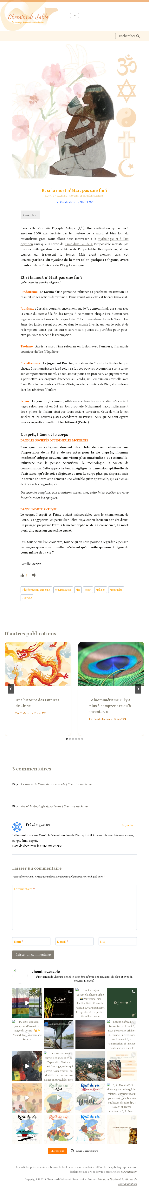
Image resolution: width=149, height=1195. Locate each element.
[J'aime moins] (34, 575)
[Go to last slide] (11, 689)
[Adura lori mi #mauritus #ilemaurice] (27, 1003)
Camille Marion (68, 202)
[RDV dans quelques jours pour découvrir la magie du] (27, 1034)
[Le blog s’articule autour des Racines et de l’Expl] (59, 1066)
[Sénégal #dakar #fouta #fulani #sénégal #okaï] (27, 1066)
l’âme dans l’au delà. (79, 243)
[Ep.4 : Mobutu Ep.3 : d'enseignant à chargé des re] (122, 1098)
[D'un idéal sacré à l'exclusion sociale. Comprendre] (122, 1066)
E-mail (62, 941)
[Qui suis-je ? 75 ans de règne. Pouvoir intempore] (122, 1003)
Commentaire (24, 889)
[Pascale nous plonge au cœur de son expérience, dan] (59, 1034)
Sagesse (62, 195)
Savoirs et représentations (86, 195)
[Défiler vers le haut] (139, 1187)
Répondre (128, 825)
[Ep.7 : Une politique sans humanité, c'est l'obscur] (27, 1098)
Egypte (49, 195)
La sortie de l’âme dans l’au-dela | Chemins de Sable (56, 784)
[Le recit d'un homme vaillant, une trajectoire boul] (90, 1129)
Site (102, 941)
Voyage (27, 598)
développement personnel (36, 590)
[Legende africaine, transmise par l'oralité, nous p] (122, 1034)
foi (78, 590)
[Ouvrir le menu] (74, 15)
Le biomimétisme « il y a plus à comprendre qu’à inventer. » (110, 705)
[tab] (67, 739)
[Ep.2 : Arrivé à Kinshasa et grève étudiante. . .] (59, 1129)
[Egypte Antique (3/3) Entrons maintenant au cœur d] (122, 1129)
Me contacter (129, 1172)
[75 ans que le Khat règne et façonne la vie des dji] (59, 1003)
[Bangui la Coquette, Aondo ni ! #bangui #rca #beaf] (90, 1066)
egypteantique (63, 590)
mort (88, 590)
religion (100, 590)
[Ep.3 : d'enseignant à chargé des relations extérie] (27, 1129)
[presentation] (38, 664)
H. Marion (25, 713)
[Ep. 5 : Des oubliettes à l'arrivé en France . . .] (90, 1098)
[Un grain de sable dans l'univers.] (90, 1034)
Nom (18, 941)
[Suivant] (138, 689)
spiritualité (116, 590)
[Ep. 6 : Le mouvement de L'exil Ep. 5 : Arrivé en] (59, 1098)
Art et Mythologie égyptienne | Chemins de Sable (54, 806)
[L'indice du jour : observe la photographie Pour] (90, 1003)
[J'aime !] (23, 575)
